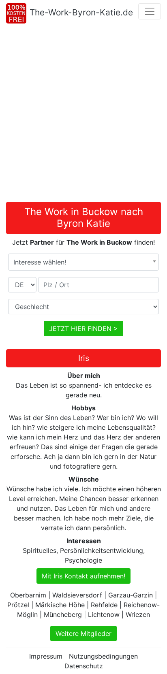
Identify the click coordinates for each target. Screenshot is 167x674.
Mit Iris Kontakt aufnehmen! (83, 576)
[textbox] (83, 262)
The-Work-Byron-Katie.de (81, 12)
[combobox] (83, 262)
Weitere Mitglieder (83, 633)
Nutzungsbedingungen (103, 656)
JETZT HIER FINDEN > (83, 328)
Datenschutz (83, 666)
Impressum (45, 656)
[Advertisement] (83, 114)
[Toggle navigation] (149, 11)
